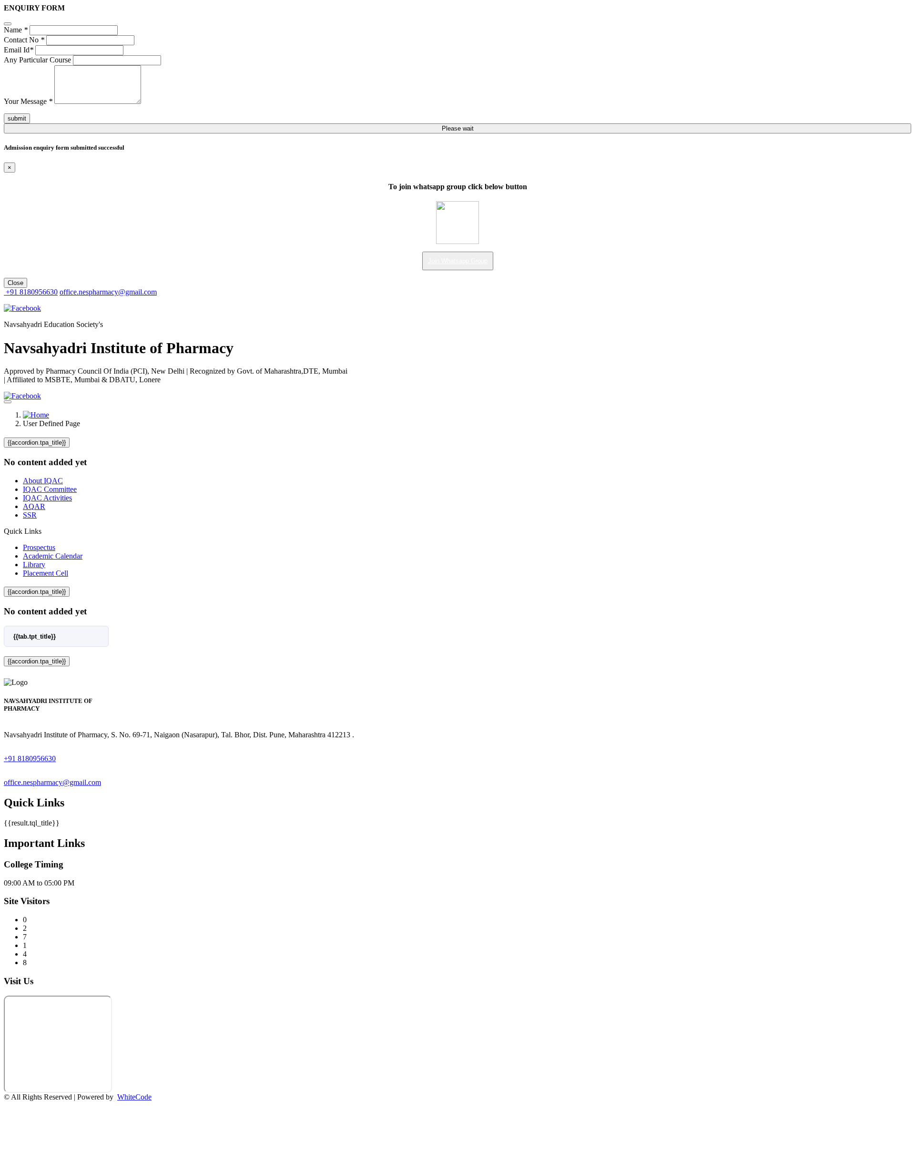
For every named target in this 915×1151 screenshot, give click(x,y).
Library (34, 564)
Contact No (24, 40)
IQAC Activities (47, 498)
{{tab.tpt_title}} (34, 636)
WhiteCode (134, 1097)
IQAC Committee (50, 489)
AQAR (34, 506)
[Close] (7, 23)
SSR (30, 515)
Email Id (18, 50)
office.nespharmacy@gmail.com (108, 292)
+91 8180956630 (31, 292)
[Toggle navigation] (7, 401)
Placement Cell (45, 573)
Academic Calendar (52, 556)
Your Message (28, 101)
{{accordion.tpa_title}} (37, 442)
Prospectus (39, 547)
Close (15, 282)
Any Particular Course (37, 60)
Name (16, 30)
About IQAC (43, 481)
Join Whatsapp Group (458, 261)
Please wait (458, 128)
